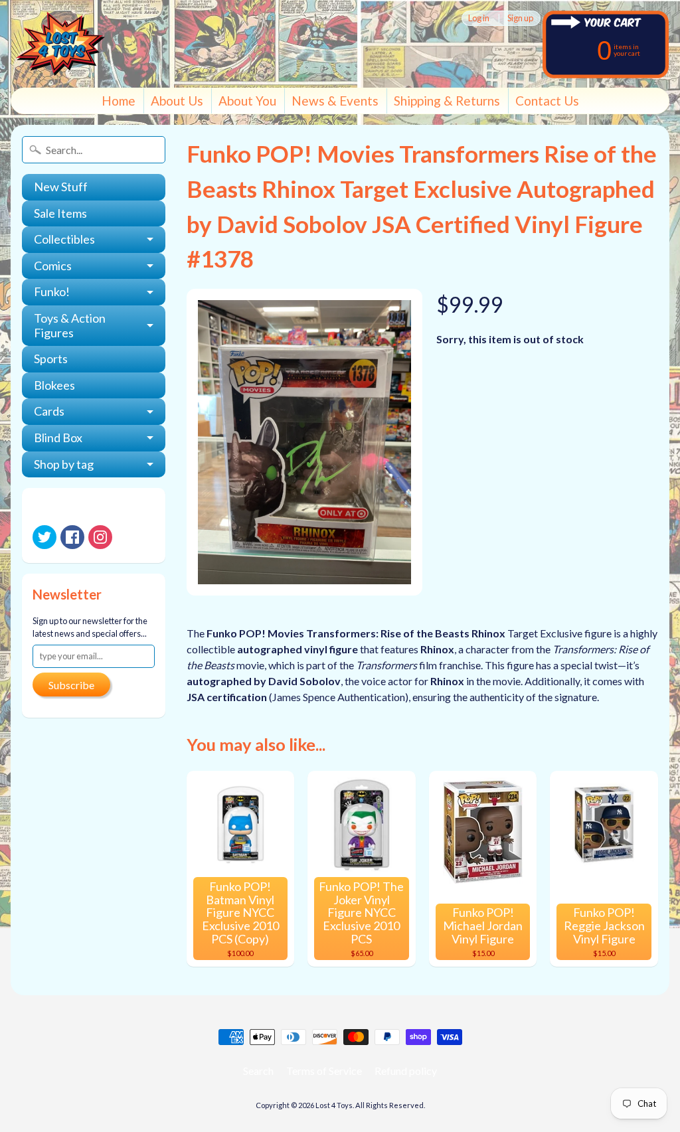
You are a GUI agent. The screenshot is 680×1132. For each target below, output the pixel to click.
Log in (478, 18)
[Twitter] (44, 537)
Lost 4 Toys (334, 1105)
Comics (53, 265)
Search (258, 1070)
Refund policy (406, 1070)
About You (247, 100)
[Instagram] (100, 537)
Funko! (52, 291)
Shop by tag (64, 464)
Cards (49, 411)
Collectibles (64, 239)
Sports (51, 358)
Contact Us (547, 100)
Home (118, 100)
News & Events (335, 100)
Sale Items (60, 213)
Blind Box (58, 437)
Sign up (520, 18)
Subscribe (71, 685)
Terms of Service (324, 1070)
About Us (177, 100)
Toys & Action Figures (70, 325)
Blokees (54, 385)
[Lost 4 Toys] (60, 44)
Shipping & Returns (447, 100)
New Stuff (61, 186)
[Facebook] (72, 537)
